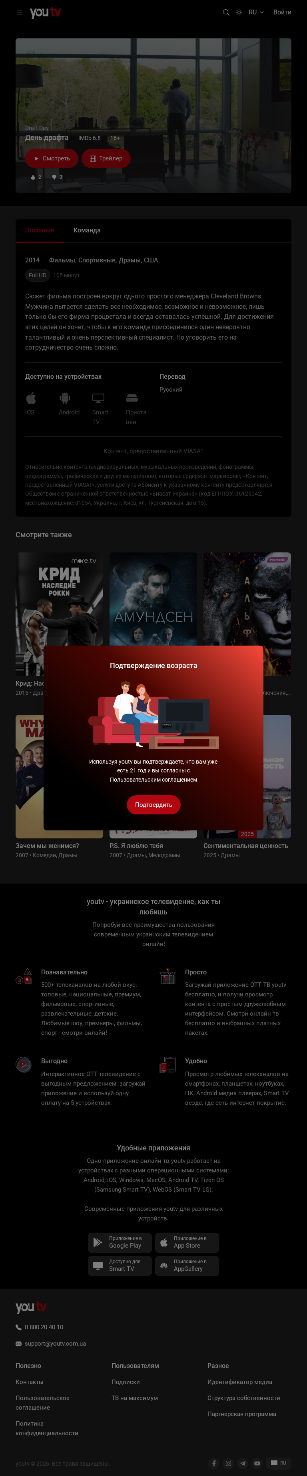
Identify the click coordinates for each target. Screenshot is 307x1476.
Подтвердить (153, 804)
